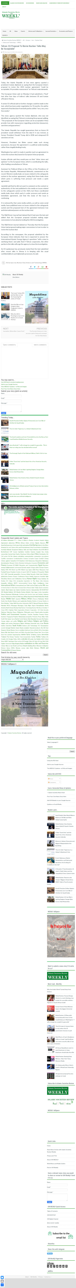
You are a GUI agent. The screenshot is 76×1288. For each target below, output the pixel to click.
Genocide (11, 574)
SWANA (23, 634)
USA (47, 641)
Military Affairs (26, 599)
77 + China (17, 540)
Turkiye (43, 637)
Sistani (8, 630)
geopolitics (17, 574)
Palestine (9, 612)
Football (3, 572)
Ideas (11, 581)
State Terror (41, 632)
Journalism (45, 592)
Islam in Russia (27, 587)
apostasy (10, 545)
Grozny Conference (19, 576)
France (8, 572)
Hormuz (24, 578)
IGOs (14, 581)
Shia (42, 628)
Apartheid (4, 545)
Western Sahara (5, 648)
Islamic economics (43, 587)
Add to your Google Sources (9, 384)
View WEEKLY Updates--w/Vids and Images (14, 386)
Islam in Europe (19, 587)
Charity (17, 554)
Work (31, 648)
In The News (35, 581)
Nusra (40, 608)
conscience (9, 558)
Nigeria (34, 605)
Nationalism (26, 603)
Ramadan (33, 619)
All (10, 31)
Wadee (22, 643)
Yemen (14, 650)
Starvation (27, 632)
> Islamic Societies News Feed (56, 792)
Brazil (40, 549)
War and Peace (40, 643)
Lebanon (45, 594)
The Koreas (10, 637)
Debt (26, 561)
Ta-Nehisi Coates (36, 634)
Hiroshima (4, 578)
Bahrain (9, 549)
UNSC (6, 641)
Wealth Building (27, 646)
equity (28, 567)
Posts (51, 779)
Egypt (40, 565)
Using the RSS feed (52, 760)
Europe (10, 262)
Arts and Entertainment (23, 547)
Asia (31, 547)
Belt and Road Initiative (31, 549)
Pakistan (3, 612)
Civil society (4, 556)
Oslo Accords (44, 610)
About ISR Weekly (52, 1227)
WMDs (44, 262)
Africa (17, 543)
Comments (52, 782)
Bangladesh (15, 549)
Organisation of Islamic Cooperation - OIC (28, 610)
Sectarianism (44, 625)
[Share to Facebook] (31, 267)
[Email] (2, 1281)
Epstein (24, 567)
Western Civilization (42, 646)
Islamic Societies (21, 590)
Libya (2, 596)
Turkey (38, 637)
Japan (36, 592)
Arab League (16, 545)
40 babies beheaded (7, 540)
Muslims (29, 601)
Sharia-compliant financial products (30, 628)
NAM (15, 603)
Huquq (39, 578)
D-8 (18, 561)
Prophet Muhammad (19, 616)
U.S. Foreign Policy (11, 639)
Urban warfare (18, 641)
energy (3, 567)
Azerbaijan (4, 549)
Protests (35, 616)
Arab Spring (33, 545)
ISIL (44, 585)
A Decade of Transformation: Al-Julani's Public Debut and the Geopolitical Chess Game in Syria (64, 871)
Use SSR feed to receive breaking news (12, 382)
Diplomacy (45, 561)
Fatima (3, 569)
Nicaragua (14, 605)
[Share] (2, 1285)
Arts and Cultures (11, 547)
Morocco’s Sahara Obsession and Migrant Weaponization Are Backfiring (65, 843)
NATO (31, 603)
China (37, 554)
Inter (46, 583)
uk (21, 639)
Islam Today (34, 587)
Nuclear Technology (27, 608)
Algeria (37, 543)
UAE (18, 639)
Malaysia (15, 596)
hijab (47, 576)
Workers (36, 648)
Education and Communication (28, 565)
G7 (30, 572)
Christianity (42, 554)
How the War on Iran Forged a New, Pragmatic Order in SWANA (17, 307)
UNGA (42, 639)
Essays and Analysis (41, 3)
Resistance (16, 623)
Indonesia (45, 581)
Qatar (9, 619)
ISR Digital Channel (52, 1219)
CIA (47, 554)
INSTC (16, 583)
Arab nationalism (24, 545)
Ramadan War (40, 619)
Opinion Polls (13, 610)
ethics (37, 567)
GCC (2, 574)
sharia (17, 628)
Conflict (3, 558)
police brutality (43, 612)
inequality (4, 583)
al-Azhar (32, 543)
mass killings (24, 596)
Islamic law (12, 590)
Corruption (31, 558)
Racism (25, 619)
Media (36, 596)
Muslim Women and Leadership (17, 601)
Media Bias (41, 596)
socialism (21, 630)
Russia (46, 623)
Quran (13, 619)
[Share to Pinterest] (46, 267)
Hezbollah (42, 576)
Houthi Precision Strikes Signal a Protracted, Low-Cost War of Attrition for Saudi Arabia (64, 891)
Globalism (45, 574)
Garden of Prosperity (38, 572)
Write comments (40, 345)
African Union (25, 543)
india (41, 581)
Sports (13, 632)
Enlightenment (10, 567)
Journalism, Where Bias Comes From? (13, 331)
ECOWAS (16, 565)
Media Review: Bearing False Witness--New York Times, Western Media (63, 1059)
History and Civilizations (14, 578)
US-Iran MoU (41, 641)
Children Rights (30, 554)
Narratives (19, 603)
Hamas (27, 576)
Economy (9, 565)
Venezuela (8, 643)
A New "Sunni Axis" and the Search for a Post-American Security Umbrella (63, 835)
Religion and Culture (25, 621)
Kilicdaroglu (15, 594)
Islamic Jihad (5, 590)
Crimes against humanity (8, 561)
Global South (39, 574)
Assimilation (44, 547)
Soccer (17, 630)
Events (46, 567)
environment (18, 567)
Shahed (13, 628)
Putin (6, 619)
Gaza (46, 572)
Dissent (12, 563)
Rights (22, 623)
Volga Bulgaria (15, 643)
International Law (21, 585)
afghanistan (12, 543)
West (34, 646)
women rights (25, 648)
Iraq (36, 585)
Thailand (3, 637)
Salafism (3, 625)
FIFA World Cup (13, 569)
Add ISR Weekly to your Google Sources (58, 800)
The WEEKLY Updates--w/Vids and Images (59, 768)
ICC (7, 581)
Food (47, 569)
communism (37, 556)
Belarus (21, 549)
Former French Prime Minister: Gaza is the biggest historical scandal (64, 1009)
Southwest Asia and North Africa (33, 630)
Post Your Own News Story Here (10, 389)
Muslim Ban (4, 601)
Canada (15, 552)
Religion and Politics (40, 621)
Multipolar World (43, 599)
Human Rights (32, 579)
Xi (11, 650)
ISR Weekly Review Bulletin (22, 592)
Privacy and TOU (52, 1156)
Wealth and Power (18, 646)
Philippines (20, 612)
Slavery (13, 630)
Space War (4, 632)
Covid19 (41, 558)
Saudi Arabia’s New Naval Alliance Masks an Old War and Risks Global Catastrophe (65, 817)
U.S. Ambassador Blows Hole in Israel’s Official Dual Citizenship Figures (64, 1067)
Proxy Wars (41, 616)
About (4, 6)
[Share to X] (35, 267)
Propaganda (10, 616)
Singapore (3, 630)
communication (29, 556)
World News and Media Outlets (56, 1163)
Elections (45, 565)
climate (15, 556)
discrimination (5, 563)
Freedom (13, 572)
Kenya (3, 594)
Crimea (46, 558)
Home (4, 31)
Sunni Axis (4, 634)
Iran (15, 262)
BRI (43, 549)
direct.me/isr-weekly (53, 1223)
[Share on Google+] (39, 267)
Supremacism (16, 634)
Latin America (28, 594)
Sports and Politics (20, 632)
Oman (2, 610)
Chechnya (23, 554)
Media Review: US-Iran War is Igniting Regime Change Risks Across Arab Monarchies (64, 899)
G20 (27, 572)
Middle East (10, 599)
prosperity (29, 616)
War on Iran (9, 646)
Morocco (35, 599)
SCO (39, 625)
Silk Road (45, 628)
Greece (10, 576)
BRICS (46, 549)
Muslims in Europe (37, 601)
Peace (14, 612)
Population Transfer (26, 614)
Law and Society (38, 594)
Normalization (40, 605)
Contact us (47, 1277)
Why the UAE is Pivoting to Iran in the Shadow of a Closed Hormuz (17, 316)
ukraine (24, 639)
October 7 (45, 608)
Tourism (16, 637)
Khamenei (8, 594)
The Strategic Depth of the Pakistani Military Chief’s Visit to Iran (28, 453)
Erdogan (33, 567)
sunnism (9, 634)
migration (17, 599)
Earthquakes (28, 563)
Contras (25, 558)
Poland (37, 612)
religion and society (7, 623)
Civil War (10, 556)
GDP (6, 574)
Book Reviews (30, 3)
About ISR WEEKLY (52, 1159)
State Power (34, 632)
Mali (19, 596)
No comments (19, 52)
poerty (32, 612)
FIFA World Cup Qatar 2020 (26, 569)
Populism (35, 614)
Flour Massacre (40, 569)
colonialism (21, 556)
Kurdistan (21, 594)
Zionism (18, 650)
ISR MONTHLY (43, 590)
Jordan (40, 592)
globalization (4, 576)
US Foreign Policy (27, 641)
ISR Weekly (5, 3)
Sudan (46, 632)
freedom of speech (21, 572)
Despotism (38, 561)
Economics (34, 563)
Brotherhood (5, 552)
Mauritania (31, 596)
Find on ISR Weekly (52, 1167)
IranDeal (32, 585)
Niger (29, 605)
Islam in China (11, 587)
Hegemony (37, 576)
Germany (23, 574)
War (34, 643)
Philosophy (27, 612)
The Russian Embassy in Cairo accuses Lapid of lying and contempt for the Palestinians (36, 333)
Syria (28, 634)
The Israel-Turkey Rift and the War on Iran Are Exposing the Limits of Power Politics (12, 296)
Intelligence (40, 583)
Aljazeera (42, 543)
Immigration (20, 581)
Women (18, 648)
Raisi (29, 619)
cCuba (46, 552)
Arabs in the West (43, 545)
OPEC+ (7, 610)
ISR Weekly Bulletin (7, 592)
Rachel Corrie (19, 619)
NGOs (8, 605)
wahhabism (28, 643)
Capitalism (21, 552)
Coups (36, 558)
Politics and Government (10, 614)
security (3, 628)
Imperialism (27, 581)
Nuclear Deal (21, 262)
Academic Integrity (39, 540)
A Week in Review (27, 540)
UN (29, 639)
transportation (27, 637)
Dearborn (22, 561)
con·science (44, 556)
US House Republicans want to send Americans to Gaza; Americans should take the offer (64, 1050)
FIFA (7, 569)
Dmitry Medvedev (19, 563)
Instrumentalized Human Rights (27, 583)
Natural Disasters (39, 603)
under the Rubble (35, 639)
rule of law (40, 623)
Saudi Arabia (17, 625)
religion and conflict (11, 621)
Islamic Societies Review (17, 3)
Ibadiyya (43, 578)
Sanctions (9, 625)
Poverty (41, 614)
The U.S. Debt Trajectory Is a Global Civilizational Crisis (25, 429)
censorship (4, 554)
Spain (9, 632)
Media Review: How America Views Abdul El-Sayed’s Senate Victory (64, 826)
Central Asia (11, 554)
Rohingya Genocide (30, 623)
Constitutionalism (18, 558)
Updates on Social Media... (54, 804)
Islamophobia (35, 590)
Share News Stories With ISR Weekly (59, 3)
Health (31, 576)
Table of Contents (52, 1211)
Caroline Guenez (30, 552)
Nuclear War (35, 608)
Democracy (31, 561)
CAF (11, 552)
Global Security (30, 574)
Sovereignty (45, 630)
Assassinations (37, 547)
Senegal (8, 628)
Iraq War (40, 585)
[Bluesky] (2, 1277)
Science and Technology (34, 262)
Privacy (40, 1277)
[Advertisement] (41, 23)
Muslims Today (8, 603)
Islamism (28, 590)
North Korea (10, 608)
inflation (10, 583)
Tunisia (33, 637)
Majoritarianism (8, 596)
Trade (21, 637)
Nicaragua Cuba (22, 605)
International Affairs (8, 585)
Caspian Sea (40, 552)
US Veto (35, 641)
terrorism (45, 634)
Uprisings (11, 641)
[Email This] (42, 267)
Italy (32, 592)
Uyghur (3, 643)
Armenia (3, 547)
